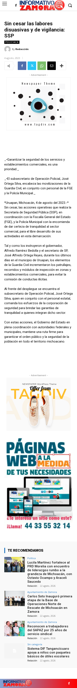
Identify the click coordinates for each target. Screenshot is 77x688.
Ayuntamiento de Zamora (42, 592)
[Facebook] (16, 5)
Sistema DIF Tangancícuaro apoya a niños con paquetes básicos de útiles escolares (48, 652)
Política (31, 558)
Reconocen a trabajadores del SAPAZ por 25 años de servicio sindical (47, 630)
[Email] (51, 65)
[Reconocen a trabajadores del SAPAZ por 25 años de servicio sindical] (14, 628)
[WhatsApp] (41, 65)
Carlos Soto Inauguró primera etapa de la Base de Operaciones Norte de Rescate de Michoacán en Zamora (49, 604)
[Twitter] (32, 65)
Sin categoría (34, 644)
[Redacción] (8, 49)
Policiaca (11, 42)
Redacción (22, 49)
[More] (61, 65)
